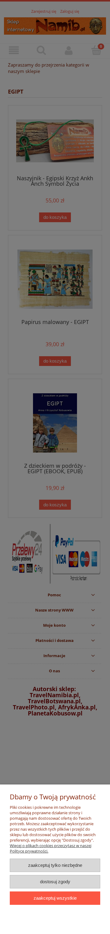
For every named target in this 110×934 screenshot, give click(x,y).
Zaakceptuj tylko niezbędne (55, 865)
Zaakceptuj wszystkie (55, 898)
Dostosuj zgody (55, 881)
